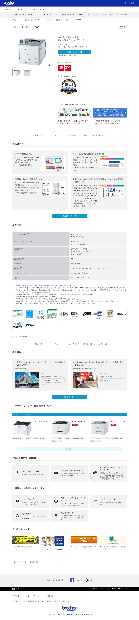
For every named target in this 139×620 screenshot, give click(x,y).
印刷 (121, 27)
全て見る (69, 449)
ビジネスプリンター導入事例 (53, 549)
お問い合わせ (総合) (52, 601)
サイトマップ (65, 601)
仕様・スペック (73, 135)
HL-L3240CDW (41, 422)
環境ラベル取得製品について (24, 336)
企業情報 (43, 9)
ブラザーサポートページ (75, 303)
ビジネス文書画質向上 (24, 165)
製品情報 (8, 9)
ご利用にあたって (17, 601)
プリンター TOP (36, 20)
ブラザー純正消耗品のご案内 (82, 547)
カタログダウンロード (51, 15)
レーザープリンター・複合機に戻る (26, 562)
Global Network (119, 589)
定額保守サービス (68, 513)
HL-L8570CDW (118, 422)
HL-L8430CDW (80, 422)
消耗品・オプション (68, 15)
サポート (19, 9)
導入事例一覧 (68, 397)
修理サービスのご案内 (108, 499)
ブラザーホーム (17, 20)
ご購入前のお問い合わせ (70, 471)
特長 (56, 135)
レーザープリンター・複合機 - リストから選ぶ (56, 20)
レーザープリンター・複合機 (22, 15)
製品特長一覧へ (68, 216)
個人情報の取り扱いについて (34, 601)
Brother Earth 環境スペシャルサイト (113, 548)
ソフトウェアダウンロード (97, 15)
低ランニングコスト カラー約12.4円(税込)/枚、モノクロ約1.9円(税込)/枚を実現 (85, 203)
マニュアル (26, 499)
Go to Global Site (101, 589)
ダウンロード (30, 9)
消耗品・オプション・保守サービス (95, 135)
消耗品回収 (26, 514)
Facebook (79, 580)
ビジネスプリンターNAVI (118, 15)
